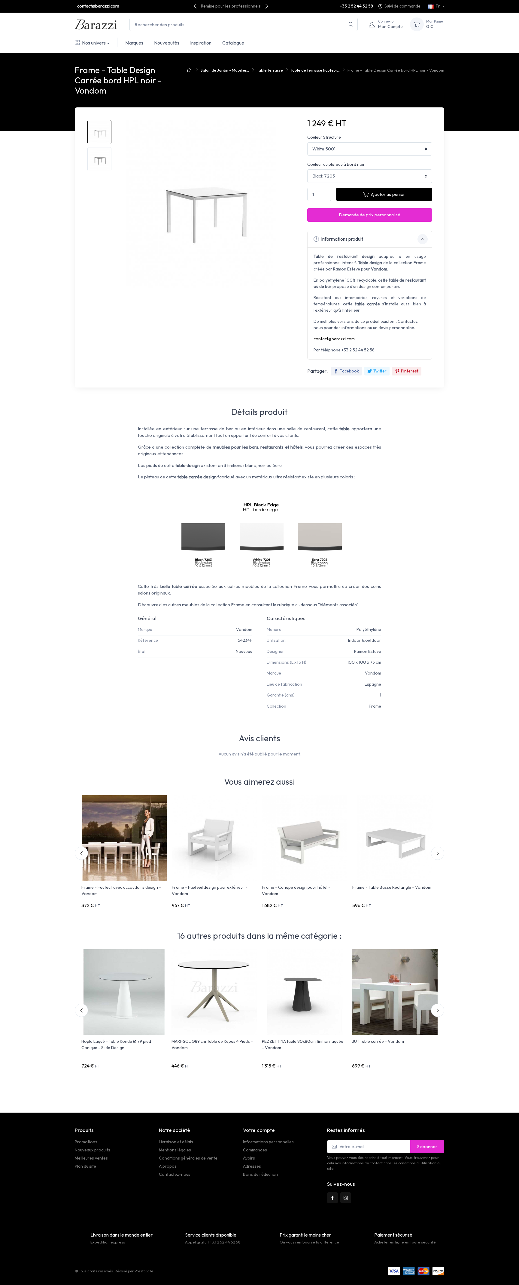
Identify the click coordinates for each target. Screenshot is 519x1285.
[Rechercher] (351, 24)
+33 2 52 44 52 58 (356, 6)
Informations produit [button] (341, 239)
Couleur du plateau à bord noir (336, 164)
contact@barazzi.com (98, 6)
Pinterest (409, 371)
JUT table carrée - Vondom (378, 1041)
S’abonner (427, 1146)
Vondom (244, 629)
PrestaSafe (144, 1271)
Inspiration (200, 43)
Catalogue (233, 43)
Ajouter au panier (388, 194)
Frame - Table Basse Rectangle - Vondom (391, 887)
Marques (134, 43)
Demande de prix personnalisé (369, 215)
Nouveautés (166, 43)
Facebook (349, 371)
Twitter (380, 371)
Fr (438, 6)
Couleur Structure (324, 137)
